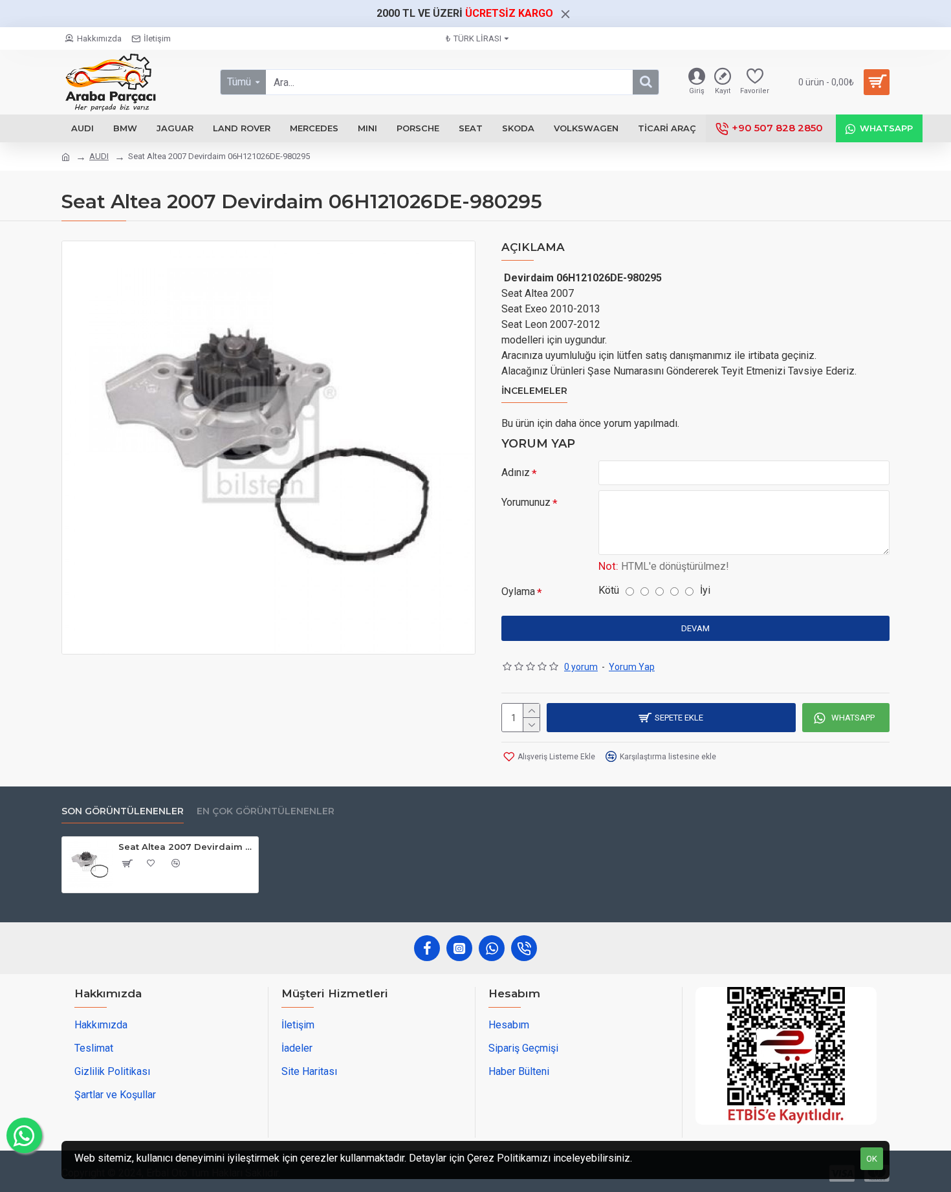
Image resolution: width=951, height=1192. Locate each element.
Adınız (515, 472)
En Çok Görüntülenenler (265, 811)
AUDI (99, 156)
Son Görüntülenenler (122, 811)
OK (871, 1159)
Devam (695, 628)
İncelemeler (534, 390)
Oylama (518, 591)
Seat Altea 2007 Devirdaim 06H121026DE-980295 (186, 846)
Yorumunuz (526, 502)
